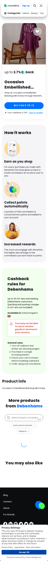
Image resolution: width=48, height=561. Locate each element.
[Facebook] (5, 524)
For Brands (9, 514)
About (6, 508)
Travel (42, 13)
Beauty (34, 13)
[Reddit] (31, 524)
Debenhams (30, 406)
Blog (5, 495)
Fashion (25, 13)
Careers (7, 501)
